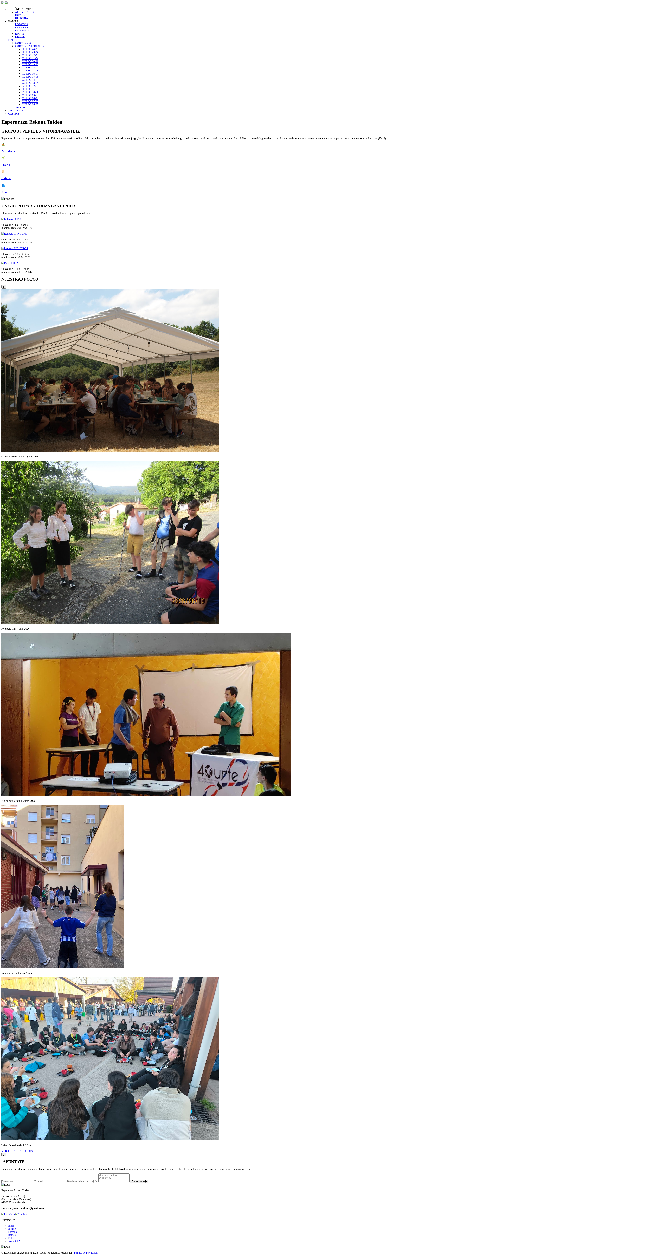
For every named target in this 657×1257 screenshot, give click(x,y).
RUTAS (19, 33)
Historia (12, 1231)
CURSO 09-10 (30, 95)
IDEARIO (21, 15)
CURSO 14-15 (30, 79)
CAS (11, 113)
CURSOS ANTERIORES (29, 45)
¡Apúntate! (14, 1241)
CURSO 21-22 (30, 58)
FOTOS (12, 39)
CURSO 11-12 (30, 89)
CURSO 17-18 (30, 70)
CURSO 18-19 (30, 67)
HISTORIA (21, 18)
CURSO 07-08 (30, 101)
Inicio (11, 1225)
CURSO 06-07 (30, 104)
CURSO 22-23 (30, 55)
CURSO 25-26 (23, 42)
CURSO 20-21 (30, 61)
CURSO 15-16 (30, 76)
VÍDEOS (20, 107)
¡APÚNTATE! (16, 110)
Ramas (12, 1234)
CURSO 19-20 (30, 64)
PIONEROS (22, 30)
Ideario (12, 1228)
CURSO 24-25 (30, 49)
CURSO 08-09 (30, 98)
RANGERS (21, 27)
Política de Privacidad (86, 1252)
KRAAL (20, 36)
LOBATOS (21, 24)
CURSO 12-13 (30, 85)
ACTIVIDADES (24, 12)
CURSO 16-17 (30, 73)
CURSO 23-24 (30, 52)
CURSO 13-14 (30, 82)
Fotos (11, 1237)
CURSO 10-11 (30, 92)
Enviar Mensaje (139, 1181)
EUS (17, 113)
